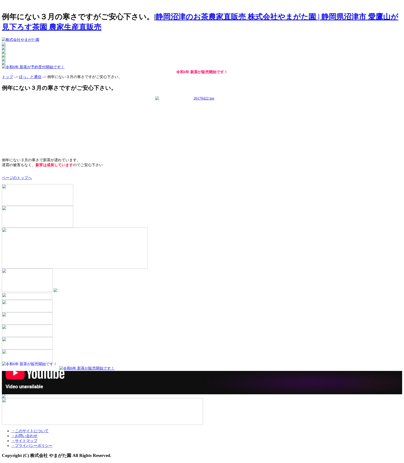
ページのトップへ (17, 178)
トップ (7, 77)
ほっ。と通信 (30, 77)
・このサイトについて (30, 431)
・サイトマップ (24, 441)
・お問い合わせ (24, 436)
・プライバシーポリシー (31, 446)
